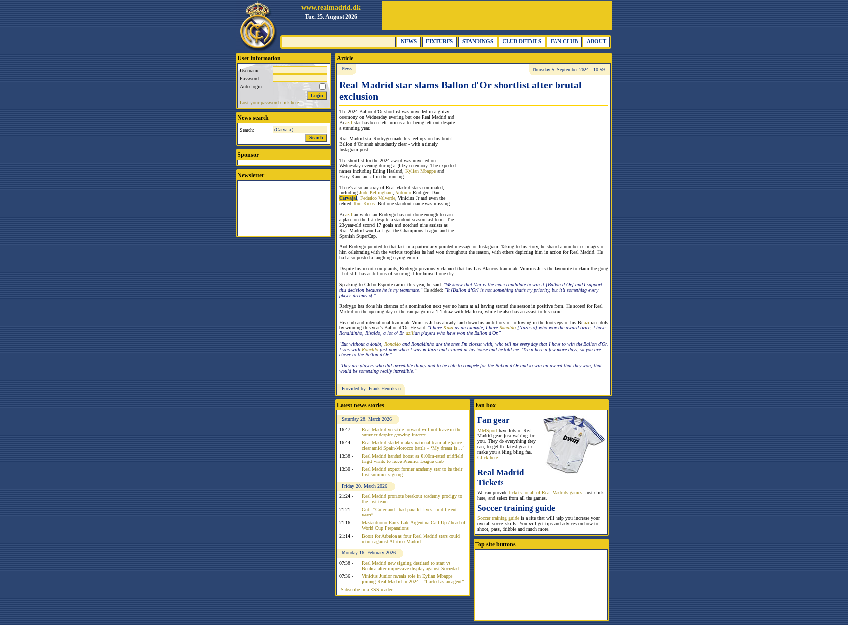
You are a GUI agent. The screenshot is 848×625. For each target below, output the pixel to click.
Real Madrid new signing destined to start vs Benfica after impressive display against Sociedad (410, 565)
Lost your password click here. (270, 102)
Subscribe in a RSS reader (366, 589)
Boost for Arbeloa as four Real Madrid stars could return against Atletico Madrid (411, 538)
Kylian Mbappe (420, 171)
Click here (487, 457)
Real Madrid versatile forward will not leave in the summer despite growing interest (411, 432)
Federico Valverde (377, 198)
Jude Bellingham (376, 192)
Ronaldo (507, 327)
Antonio (403, 192)
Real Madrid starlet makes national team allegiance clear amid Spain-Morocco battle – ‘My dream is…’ (413, 445)
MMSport (487, 430)
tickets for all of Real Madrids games (545, 492)
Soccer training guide (498, 518)
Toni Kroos (364, 203)
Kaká (448, 327)
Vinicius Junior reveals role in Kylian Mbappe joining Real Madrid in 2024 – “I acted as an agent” (413, 578)
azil (348, 122)
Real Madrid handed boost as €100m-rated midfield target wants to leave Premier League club (412, 458)
